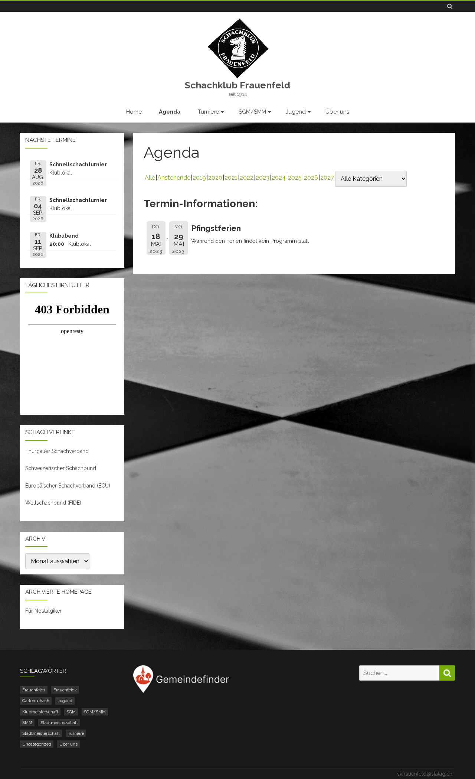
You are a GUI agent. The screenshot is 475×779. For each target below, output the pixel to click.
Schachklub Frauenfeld (237, 85)
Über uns (337, 111)
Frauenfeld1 (33, 689)
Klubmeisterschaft (40, 711)
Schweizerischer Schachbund (60, 468)
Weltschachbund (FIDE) (53, 503)
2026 (311, 177)
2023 (262, 177)
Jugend (296, 111)
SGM (71, 711)
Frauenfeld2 (65, 689)
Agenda (170, 111)
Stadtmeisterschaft (59, 722)
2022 (246, 177)
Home (134, 111)
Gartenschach (35, 700)
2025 (295, 177)
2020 (215, 177)
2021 (231, 177)
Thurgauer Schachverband (57, 451)
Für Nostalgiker (43, 611)
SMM (27, 722)
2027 (327, 177)
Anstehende (173, 177)
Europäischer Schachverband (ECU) (67, 486)
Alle (150, 177)
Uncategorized (36, 744)
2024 (279, 177)
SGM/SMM (252, 111)
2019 (199, 177)
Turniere (208, 111)
